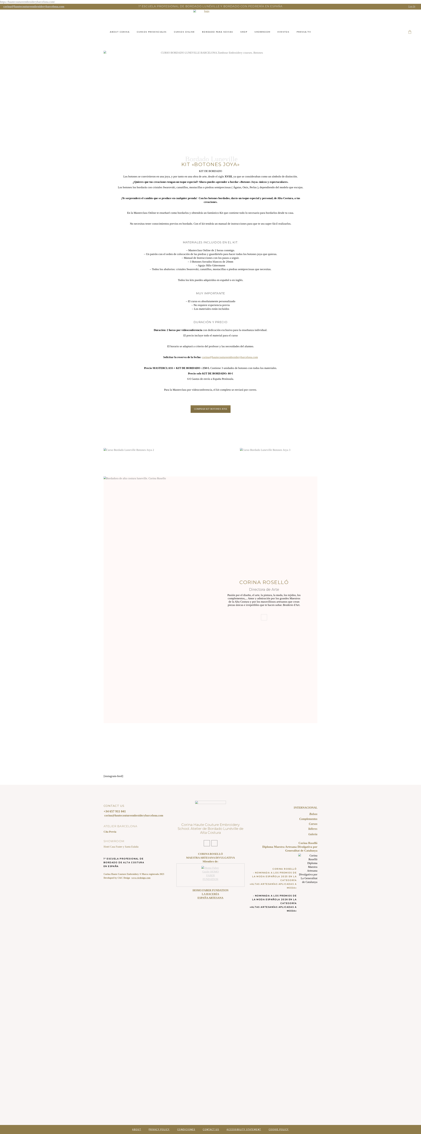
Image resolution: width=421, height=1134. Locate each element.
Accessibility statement (244, 1130)
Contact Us (211, 1130)
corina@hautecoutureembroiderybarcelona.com (230, 357)
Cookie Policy (279, 1130)
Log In (411, 6)
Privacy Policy (159, 1130)
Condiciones (186, 1130)
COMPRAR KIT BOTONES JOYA (210, 409)
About (136, 1130)
